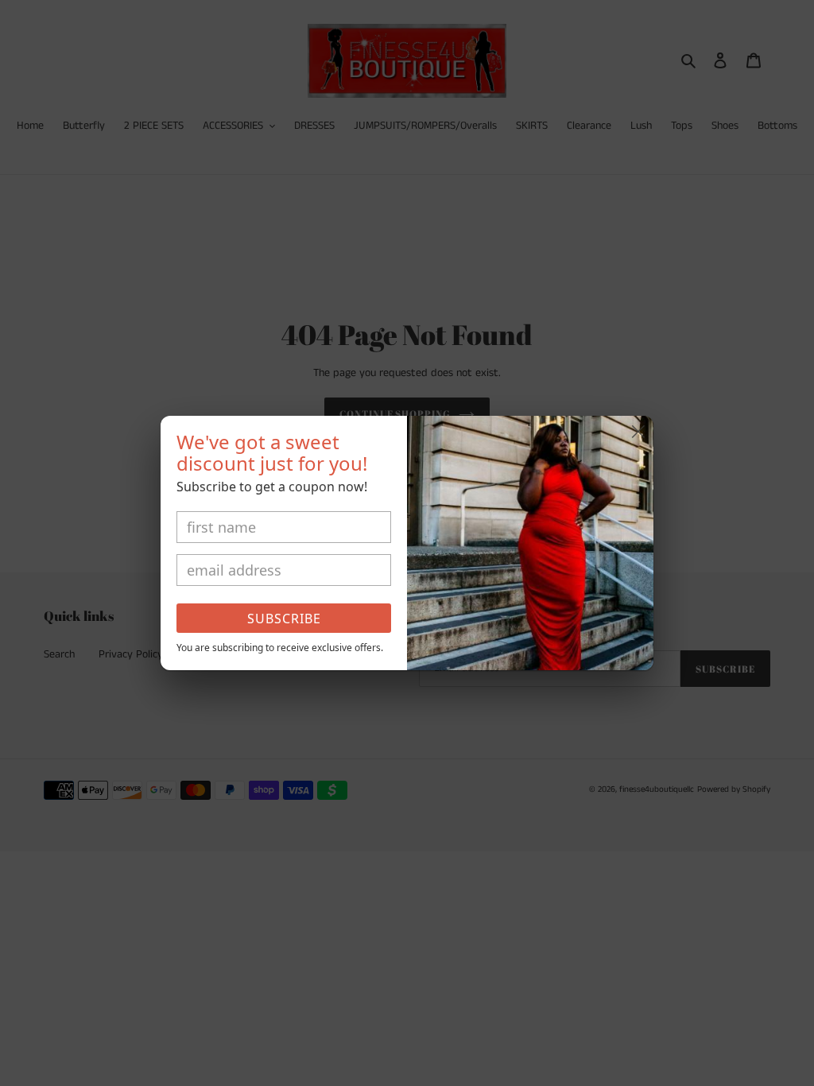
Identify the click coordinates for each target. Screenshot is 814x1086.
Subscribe (284, 618)
